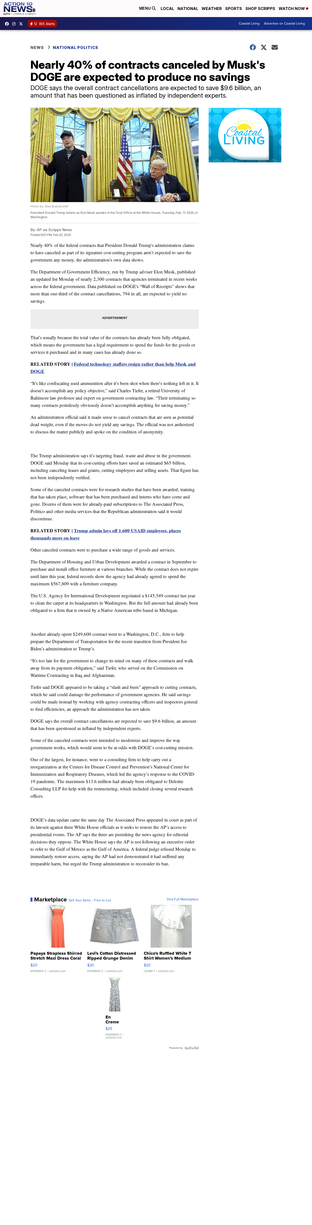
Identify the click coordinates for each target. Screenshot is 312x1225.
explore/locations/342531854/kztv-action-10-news (15, 24)
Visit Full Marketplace (183, 899)
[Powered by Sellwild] (192, 1048)
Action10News (22, 24)
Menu (145, 8)
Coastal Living (249, 23)
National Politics (75, 47)
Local (167, 8)
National (187, 8)
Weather (212, 8)
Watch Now (292, 8)
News (37, 47)
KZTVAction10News (8, 24)
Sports (233, 8)
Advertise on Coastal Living (284, 23)
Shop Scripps (260, 8)
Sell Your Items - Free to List (90, 900)
